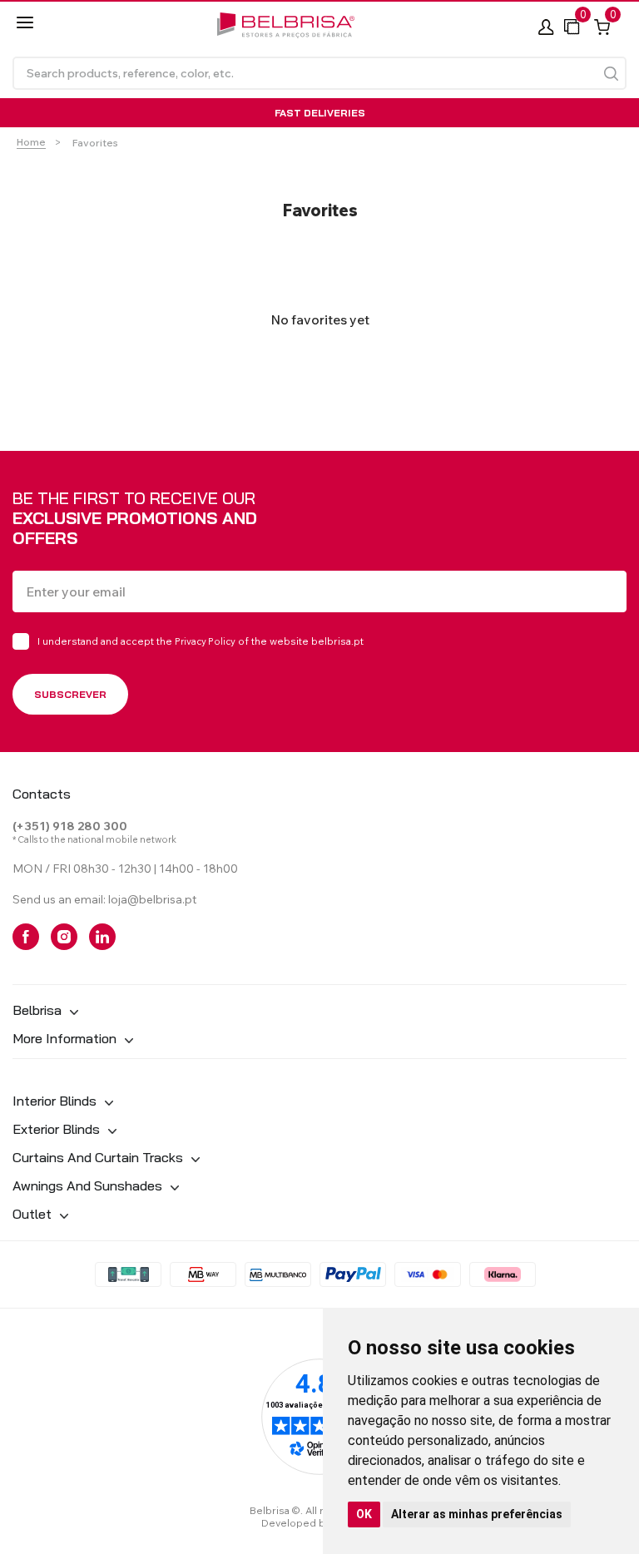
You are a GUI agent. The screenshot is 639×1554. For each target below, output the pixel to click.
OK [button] (364, 1514)
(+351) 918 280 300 (69, 826)
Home (31, 142)
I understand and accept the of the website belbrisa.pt (200, 641)
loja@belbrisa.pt (152, 899)
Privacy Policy (205, 641)
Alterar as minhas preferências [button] (476, 1514)
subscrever (70, 694)
